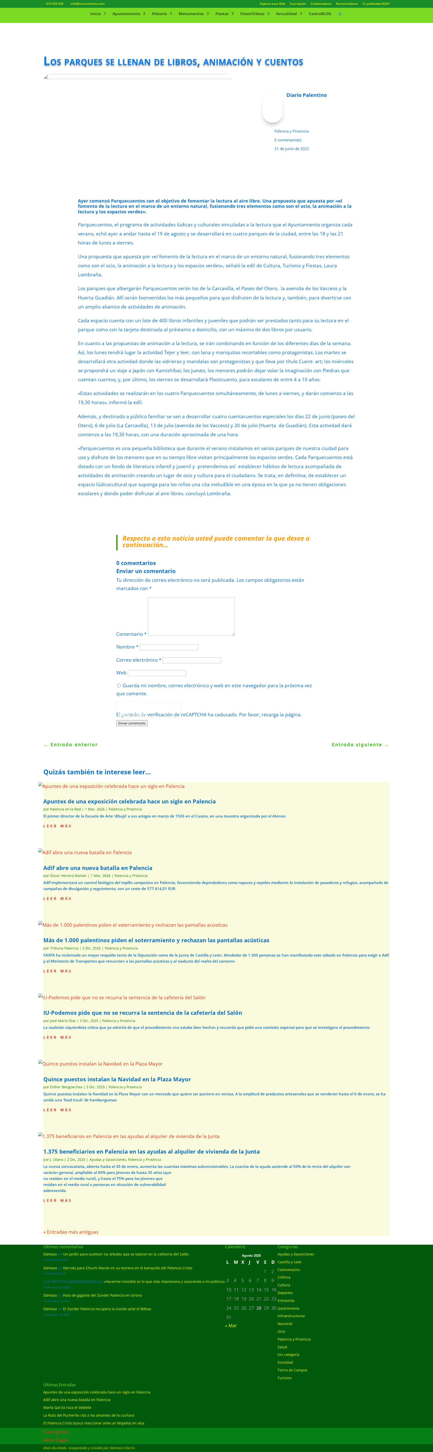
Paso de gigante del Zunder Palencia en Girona (102, 1295)
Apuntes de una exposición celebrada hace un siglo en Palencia (129, 801)
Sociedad (285, 1362)
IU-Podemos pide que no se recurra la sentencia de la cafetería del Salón (142, 1012)
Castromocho (289, 1269)
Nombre (127, 647)
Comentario (131, 634)
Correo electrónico (138, 660)
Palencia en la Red (65, 809)
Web (121, 672)
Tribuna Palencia (64, 948)
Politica (123, 714)
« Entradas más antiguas (70, 1232)
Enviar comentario (132, 723)
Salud (282, 1347)
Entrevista (286, 1300)
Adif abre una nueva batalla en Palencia (97, 867)
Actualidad (286, 14)
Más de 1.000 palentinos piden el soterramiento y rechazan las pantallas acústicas (156, 940)
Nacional (285, 1323)
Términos (139, 714)
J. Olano (56, 1159)
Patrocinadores (347, 4)
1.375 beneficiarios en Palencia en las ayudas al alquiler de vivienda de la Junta (151, 1151)
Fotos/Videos (252, 14)
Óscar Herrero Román (68, 875)
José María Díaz (63, 1020)
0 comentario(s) (287, 139)
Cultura (284, 1285)
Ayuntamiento (126, 14)
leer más (57, 825)
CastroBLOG (320, 14)
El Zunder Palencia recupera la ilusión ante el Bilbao (107, 1308)
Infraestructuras (291, 1315)
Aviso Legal (55, 1440)
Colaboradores (321, 4)
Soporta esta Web (272, 4)
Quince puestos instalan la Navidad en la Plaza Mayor (117, 1079)
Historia (159, 14)
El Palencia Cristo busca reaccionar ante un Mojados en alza (93, 1423)
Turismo (284, 1377)
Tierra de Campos (292, 1370)
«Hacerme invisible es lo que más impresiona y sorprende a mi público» (164, 1281)
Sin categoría (288, 1354)
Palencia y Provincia (291, 131)
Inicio (95, 14)
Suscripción (298, 4)
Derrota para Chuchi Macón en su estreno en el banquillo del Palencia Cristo (127, 1268)
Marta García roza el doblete (67, 1407)
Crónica (284, 1277)
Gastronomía (288, 1308)
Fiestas (222, 14)
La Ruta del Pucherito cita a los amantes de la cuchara (88, 1415)
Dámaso (50, 1254)
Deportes (285, 1292)
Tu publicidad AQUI (376, 4)
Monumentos (191, 14)
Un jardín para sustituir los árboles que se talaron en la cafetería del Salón (126, 1254)
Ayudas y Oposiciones (107, 1159)
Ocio (281, 1331)
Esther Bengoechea (66, 1087)
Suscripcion (56, 1432)
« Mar (231, 1325)
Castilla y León (290, 1261)
